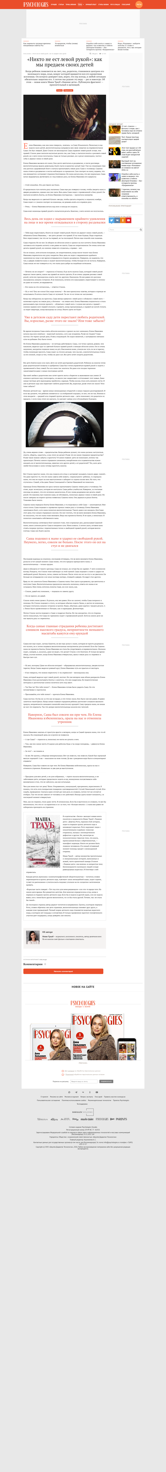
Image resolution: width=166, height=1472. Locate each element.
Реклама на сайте (56, 1097)
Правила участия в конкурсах (114, 1097)
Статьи (61, 4)
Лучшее (54, 4)
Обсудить (95, 53)
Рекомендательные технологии (99, 1100)
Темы (80, 4)
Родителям (68, 90)
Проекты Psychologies (121, 1100)
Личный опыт (91, 4)
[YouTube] (96, 1092)
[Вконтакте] (83, 1092)
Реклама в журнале (72, 1097)
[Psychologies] (35, 4)
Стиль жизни (103, 4)
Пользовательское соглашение (48, 1100)
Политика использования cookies (74, 1100)
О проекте (44, 1097)
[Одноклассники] (90, 1092)
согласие (71, 1071)
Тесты (139, 4)
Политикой (70, 1074)
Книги (59, 90)
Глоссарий (126, 4)
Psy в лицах (115, 4)
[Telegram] (76, 1092)
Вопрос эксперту (87, 1097)
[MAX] (69, 1092)
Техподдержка (82, 1104)
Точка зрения (71, 4)
